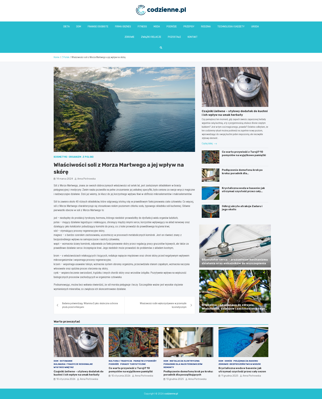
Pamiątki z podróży (144, 361)
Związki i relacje (151, 37)
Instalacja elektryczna (185, 361)
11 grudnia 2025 (229, 375)
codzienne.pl (171, 393)
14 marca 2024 (64, 178)
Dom (78, 26)
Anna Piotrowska (86, 178)
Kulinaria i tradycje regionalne (73, 364)
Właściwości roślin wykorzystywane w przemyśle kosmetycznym (163, 305)
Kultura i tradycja (120, 361)
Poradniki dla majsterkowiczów (183, 364)
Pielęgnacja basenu (245, 361)
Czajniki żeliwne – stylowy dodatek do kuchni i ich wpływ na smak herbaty (78, 373)
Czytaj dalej (207, 143)
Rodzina (206, 26)
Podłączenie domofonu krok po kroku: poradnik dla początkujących (242, 173)
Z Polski (88, 157)
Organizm (75, 157)
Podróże (172, 26)
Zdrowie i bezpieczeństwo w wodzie (240, 364)
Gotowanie (66, 361)
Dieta (66, 26)
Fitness (142, 26)
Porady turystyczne (133, 364)
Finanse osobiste (98, 26)
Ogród (228, 361)
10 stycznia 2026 (65, 379)
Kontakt (193, 37)
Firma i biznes (123, 26)
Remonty (169, 367)
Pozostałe (174, 37)
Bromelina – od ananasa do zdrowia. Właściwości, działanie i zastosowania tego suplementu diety (233, 308)
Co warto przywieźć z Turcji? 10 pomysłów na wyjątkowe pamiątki (244, 153)
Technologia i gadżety (231, 26)
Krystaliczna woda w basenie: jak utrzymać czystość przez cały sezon (243, 191)
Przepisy (188, 26)
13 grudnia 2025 (175, 379)
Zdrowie (129, 37)
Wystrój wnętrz (64, 367)
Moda (157, 26)
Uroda (255, 26)
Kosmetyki (60, 157)
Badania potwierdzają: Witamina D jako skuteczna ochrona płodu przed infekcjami (90, 305)
